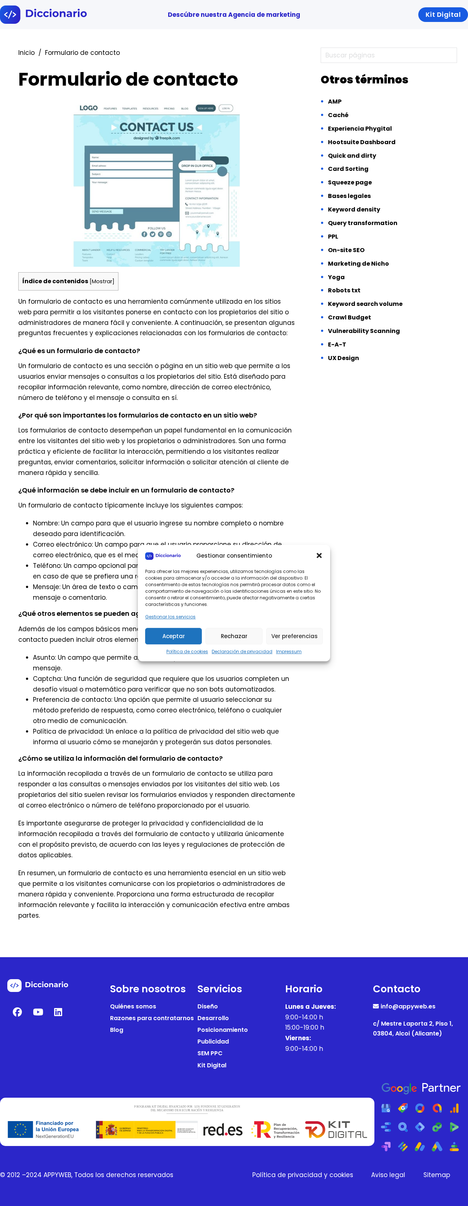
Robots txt (344, 290)
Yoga (336, 277)
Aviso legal (388, 1175)
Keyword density (354, 209)
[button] (319, 555)
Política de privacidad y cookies (302, 1175)
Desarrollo (213, 1018)
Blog (116, 1030)
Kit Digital (211, 1065)
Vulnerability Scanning (364, 331)
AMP (334, 101)
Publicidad (213, 1041)
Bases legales (349, 196)
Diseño (207, 1006)
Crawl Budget (349, 317)
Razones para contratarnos (152, 1018)
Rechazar (234, 636)
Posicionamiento (222, 1030)
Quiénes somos (133, 1006)
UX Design (343, 358)
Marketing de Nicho (358, 263)
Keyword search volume (365, 304)
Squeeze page (350, 182)
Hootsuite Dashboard (362, 142)
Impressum (289, 651)
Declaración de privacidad (242, 651)
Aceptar (173, 636)
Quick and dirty (352, 155)
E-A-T (337, 344)
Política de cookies (187, 651)
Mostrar (102, 281)
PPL (333, 236)
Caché (338, 115)
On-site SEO (346, 250)
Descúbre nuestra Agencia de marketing (234, 14)
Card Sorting (348, 169)
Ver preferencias (294, 636)
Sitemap (436, 1175)
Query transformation (362, 223)
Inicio (26, 52)
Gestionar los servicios (170, 617)
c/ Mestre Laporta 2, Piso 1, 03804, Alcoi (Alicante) (413, 1028)
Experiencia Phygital (360, 128)
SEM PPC (210, 1053)
